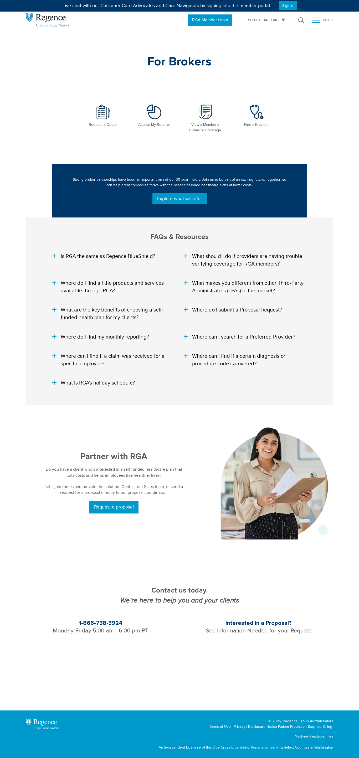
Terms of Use (220, 727)
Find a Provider (256, 125)
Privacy (239, 727)
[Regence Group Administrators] (42, 724)
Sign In (287, 6)
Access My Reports (154, 125)
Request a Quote (103, 125)
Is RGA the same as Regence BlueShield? (108, 256)
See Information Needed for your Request (258, 630)
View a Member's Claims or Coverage (205, 127)
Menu (324, 20)
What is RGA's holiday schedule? (98, 383)
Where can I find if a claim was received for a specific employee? (113, 359)
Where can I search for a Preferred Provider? (243, 337)
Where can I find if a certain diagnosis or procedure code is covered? (238, 359)
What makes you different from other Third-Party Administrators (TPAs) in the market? (248, 286)
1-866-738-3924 (100, 623)
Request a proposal (114, 507)
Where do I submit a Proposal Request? (237, 310)
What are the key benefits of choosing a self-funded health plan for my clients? (112, 313)
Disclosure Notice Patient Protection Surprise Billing (290, 727)
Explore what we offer (179, 198)
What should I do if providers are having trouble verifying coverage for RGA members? (247, 260)
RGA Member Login (210, 20)
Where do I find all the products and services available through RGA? (112, 286)
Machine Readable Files (314, 736)
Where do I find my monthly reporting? (105, 337)
